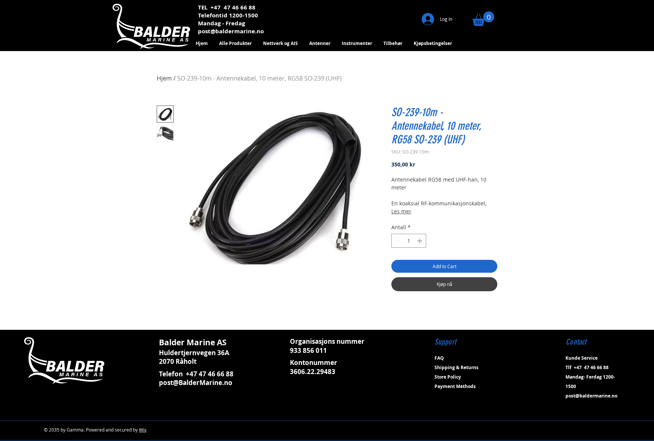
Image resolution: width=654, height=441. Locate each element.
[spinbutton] (409, 240)
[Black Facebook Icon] (569, 417)
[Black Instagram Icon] (579, 417)
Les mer (401, 211)
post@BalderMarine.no (195, 382)
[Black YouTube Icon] (598, 417)
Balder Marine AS (193, 342)
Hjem (164, 78)
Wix (142, 430)
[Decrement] (397, 240)
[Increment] (420, 240)
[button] (483, 18)
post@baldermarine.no (231, 31)
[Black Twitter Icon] (588, 417)
